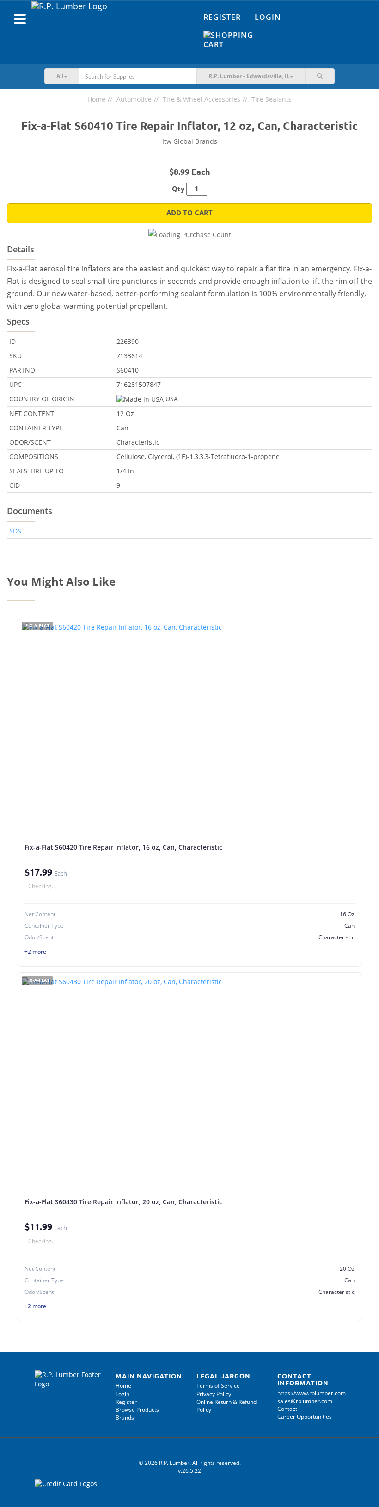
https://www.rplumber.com (311, 1393)
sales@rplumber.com (304, 1401)
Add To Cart (189, 213)
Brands (125, 1417)
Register (222, 17)
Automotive (134, 99)
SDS (15, 531)
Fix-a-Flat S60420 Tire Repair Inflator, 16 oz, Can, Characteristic (123, 847)
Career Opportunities (304, 1417)
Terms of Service (218, 1386)
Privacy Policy (213, 1394)
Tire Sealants (271, 99)
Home (96, 99)
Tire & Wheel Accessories (201, 99)
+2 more (35, 952)
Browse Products (137, 1410)
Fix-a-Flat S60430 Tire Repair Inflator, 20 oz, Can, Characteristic (123, 1201)
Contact (287, 1409)
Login (268, 17)
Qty (178, 189)
